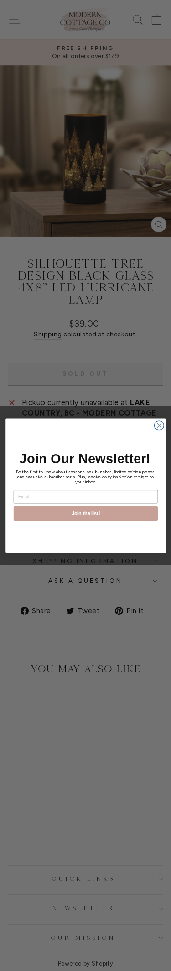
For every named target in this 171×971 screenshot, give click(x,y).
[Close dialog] (159, 425)
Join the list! (85, 513)
